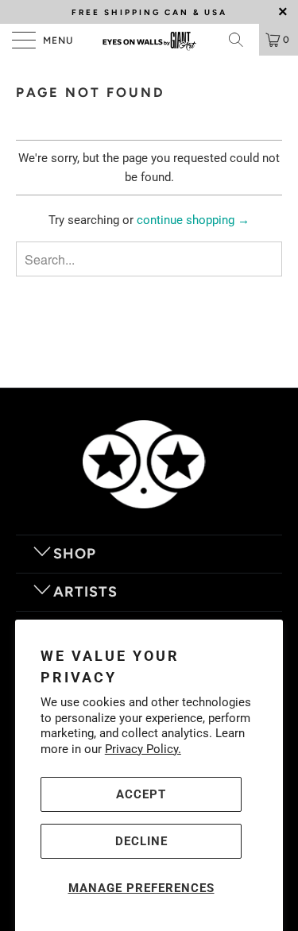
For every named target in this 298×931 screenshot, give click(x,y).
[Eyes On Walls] (149, 40)
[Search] (241, 40)
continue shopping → (193, 220)
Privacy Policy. (143, 749)
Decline (141, 841)
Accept (141, 794)
